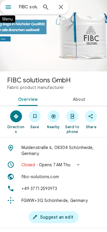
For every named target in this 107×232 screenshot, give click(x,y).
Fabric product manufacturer (35, 87)
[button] (53, 165)
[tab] (27, 99)
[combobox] (28, 6)
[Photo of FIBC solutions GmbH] (53, 35)
